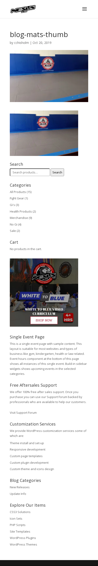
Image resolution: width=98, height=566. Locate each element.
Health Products (21, 211)
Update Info (18, 494)
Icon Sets (16, 518)
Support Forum (57, 397)
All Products (18, 192)
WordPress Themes (23, 544)
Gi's (12, 205)
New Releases (20, 487)
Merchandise (19, 218)
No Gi (13, 224)
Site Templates (20, 531)
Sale (13, 231)
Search (57, 172)
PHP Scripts (18, 525)
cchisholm (21, 42)
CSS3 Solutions (20, 512)
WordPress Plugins (23, 538)
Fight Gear (17, 198)
